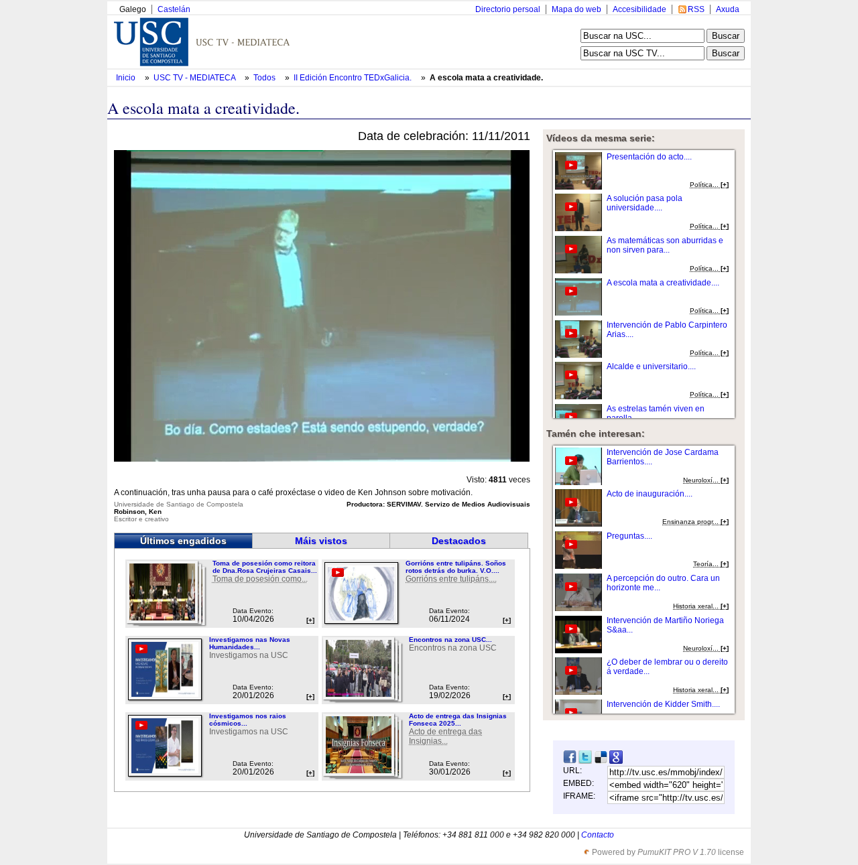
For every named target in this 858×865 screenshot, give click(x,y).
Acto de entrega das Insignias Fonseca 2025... (458, 719)
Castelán (174, 9)
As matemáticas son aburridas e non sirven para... (665, 245)
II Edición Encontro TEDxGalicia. (354, 77)
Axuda (727, 9)
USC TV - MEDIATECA (195, 77)
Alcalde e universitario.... (651, 366)
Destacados (459, 540)
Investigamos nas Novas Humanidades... (249, 643)
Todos (265, 77)
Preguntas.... (629, 536)
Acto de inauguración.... (649, 493)
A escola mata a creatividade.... (663, 282)
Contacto (597, 835)
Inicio (126, 77)
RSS (696, 9)
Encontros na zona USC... (450, 639)
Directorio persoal (507, 9)
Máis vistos (321, 540)
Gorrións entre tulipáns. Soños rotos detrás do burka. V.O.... (456, 566)
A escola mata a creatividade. (486, 77)
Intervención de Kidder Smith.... (663, 704)
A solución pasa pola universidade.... (644, 203)
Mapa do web (576, 9)
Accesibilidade (639, 9)
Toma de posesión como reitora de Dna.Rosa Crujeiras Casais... (264, 566)
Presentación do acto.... (649, 156)
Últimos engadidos (183, 540)
